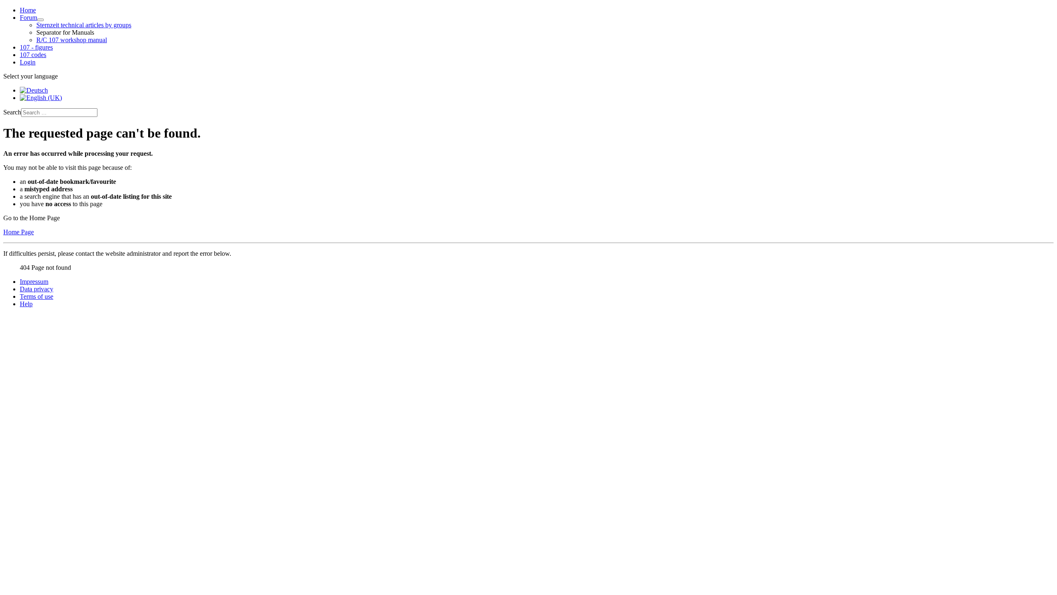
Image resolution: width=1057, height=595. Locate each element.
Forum (28, 17)
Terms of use (36, 296)
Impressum (34, 281)
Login (28, 62)
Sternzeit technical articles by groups (83, 25)
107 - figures (36, 47)
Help (26, 303)
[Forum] (40, 20)
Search (12, 112)
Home (28, 10)
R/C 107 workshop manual (71, 39)
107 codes (33, 54)
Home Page (18, 232)
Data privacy (36, 289)
